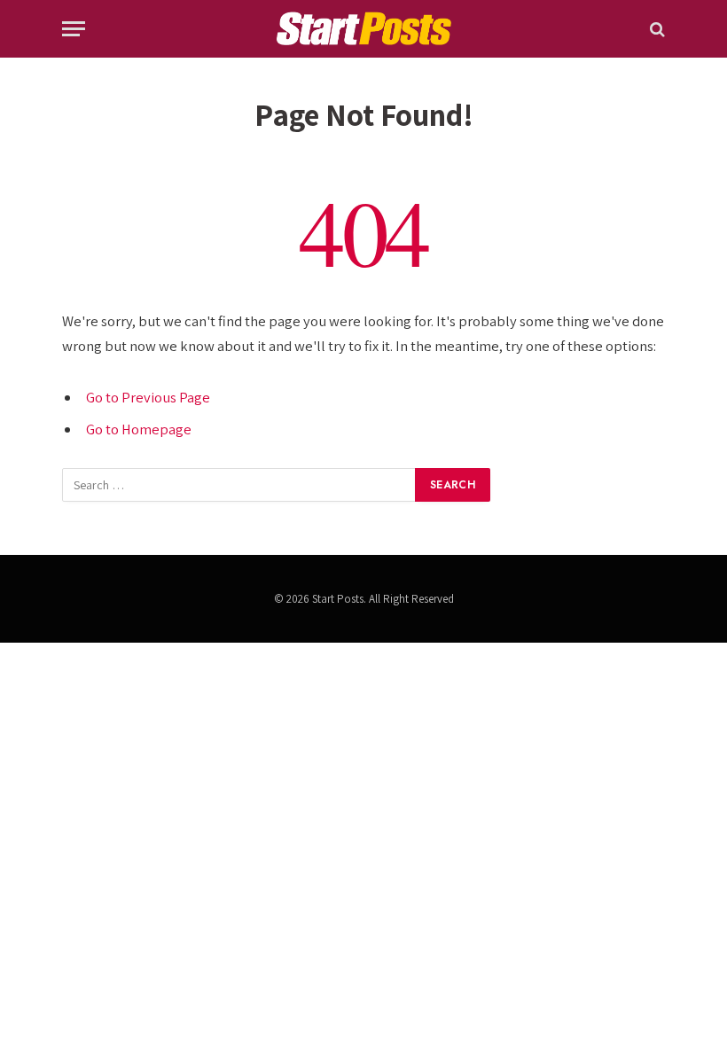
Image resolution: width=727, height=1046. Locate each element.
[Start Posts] (363, 29)
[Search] (655, 29)
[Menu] (73, 29)
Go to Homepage (139, 429)
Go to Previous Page (148, 397)
